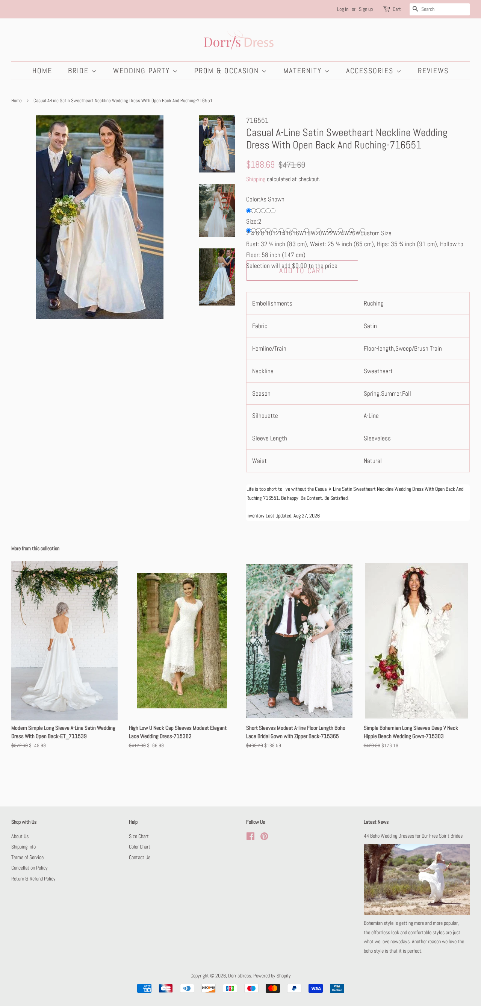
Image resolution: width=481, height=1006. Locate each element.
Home (42, 71)
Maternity (303, 71)
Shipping (255, 179)
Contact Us (139, 857)
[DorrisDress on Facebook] (250, 837)
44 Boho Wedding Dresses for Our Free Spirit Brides (413, 835)
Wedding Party (142, 71)
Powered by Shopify (272, 975)
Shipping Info (23, 846)
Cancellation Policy (29, 867)
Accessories (371, 71)
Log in (342, 9)
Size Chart (139, 836)
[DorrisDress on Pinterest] (264, 837)
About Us (20, 836)
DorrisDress (239, 975)
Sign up (366, 9)
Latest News (376, 821)
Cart (397, 9)
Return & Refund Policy (33, 878)
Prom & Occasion (228, 71)
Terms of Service (27, 857)
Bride (79, 71)
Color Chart (139, 846)
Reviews (433, 71)
